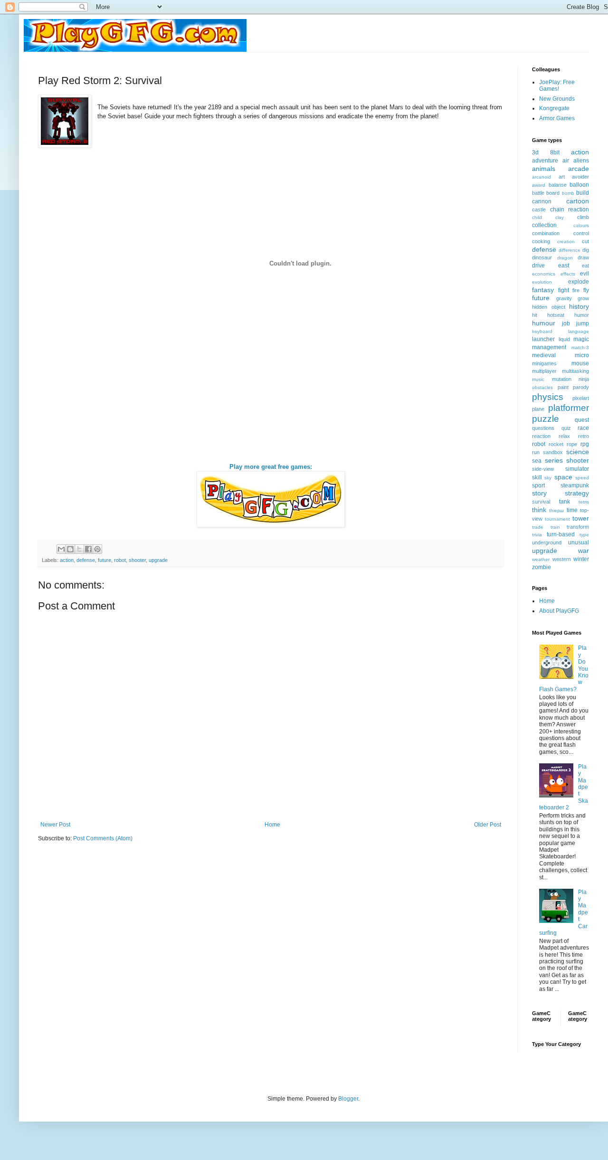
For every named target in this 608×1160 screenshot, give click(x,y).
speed (582, 477)
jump (582, 323)
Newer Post (55, 824)
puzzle (545, 419)
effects (567, 273)
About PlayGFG (559, 611)
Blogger (348, 1098)
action (67, 560)
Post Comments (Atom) (103, 838)
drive (538, 265)
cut (585, 241)
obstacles (542, 387)
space (563, 477)
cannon (541, 201)
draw (583, 257)
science (577, 452)
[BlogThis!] (70, 549)
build (582, 193)
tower (580, 518)
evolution (542, 282)
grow (583, 298)
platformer (568, 408)
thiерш (556, 510)
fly (586, 290)
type (584, 534)
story (539, 493)
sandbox (553, 452)
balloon (579, 184)
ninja (584, 379)
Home (272, 824)
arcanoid (541, 177)
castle (539, 209)
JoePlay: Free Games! (557, 85)
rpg (584, 444)
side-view (543, 469)
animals (543, 168)
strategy (577, 493)
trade (537, 527)
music (538, 379)
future (104, 560)
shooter (137, 560)
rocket (556, 444)
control (581, 233)
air (565, 160)
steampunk (574, 485)
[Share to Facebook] (88, 549)
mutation (561, 379)
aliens (581, 160)
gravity (564, 298)
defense (85, 560)
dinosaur (542, 257)
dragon (565, 257)
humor (581, 315)
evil (584, 273)
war (583, 550)
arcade (578, 168)
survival (541, 501)
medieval (544, 355)
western (561, 559)
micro (582, 355)
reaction (541, 436)
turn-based (561, 534)
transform (578, 527)
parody (581, 387)
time (572, 510)
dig (585, 250)
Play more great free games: (270, 466)
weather (541, 559)
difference (569, 250)
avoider (580, 177)
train (555, 527)
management (549, 347)
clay (559, 217)
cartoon (577, 201)
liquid (564, 339)
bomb (568, 193)
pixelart (580, 398)
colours (581, 225)
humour (543, 323)
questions (543, 428)
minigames (544, 363)
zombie (541, 567)
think (539, 509)
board (553, 193)
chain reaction (569, 209)
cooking (541, 241)
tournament (557, 519)
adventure (545, 160)
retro (583, 436)
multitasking (575, 371)
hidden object (548, 307)
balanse (558, 185)
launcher (543, 339)
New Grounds (557, 98)
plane (538, 409)
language (578, 331)
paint (563, 387)
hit (534, 315)
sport (538, 485)
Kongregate (554, 108)
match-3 (580, 347)
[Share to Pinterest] (97, 549)
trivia (537, 534)
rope (572, 444)
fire (576, 290)
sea (537, 460)
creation (566, 241)
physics (547, 397)
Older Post (487, 824)
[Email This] (61, 549)
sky (547, 477)
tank (564, 501)
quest (582, 420)
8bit (555, 152)
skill (537, 477)
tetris (584, 501)
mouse (580, 363)
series (554, 460)
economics (543, 273)
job (566, 323)
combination (546, 233)
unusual (578, 542)
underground (546, 542)
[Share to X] (79, 549)
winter (581, 559)
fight (563, 290)
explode (578, 281)
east (563, 265)
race (583, 428)
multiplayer (544, 371)
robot (120, 560)
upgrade (158, 560)
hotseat (555, 315)
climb (583, 217)
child (537, 217)
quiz (566, 428)
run (536, 452)
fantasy (543, 290)
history (579, 306)
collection (544, 225)
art (562, 177)
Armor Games (557, 118)
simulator (577, 469)
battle (538, 193)
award (538, 185)
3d (535, 152)
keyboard (542, 331)
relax (564, 436)
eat (585, 265)
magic (581, 339)
